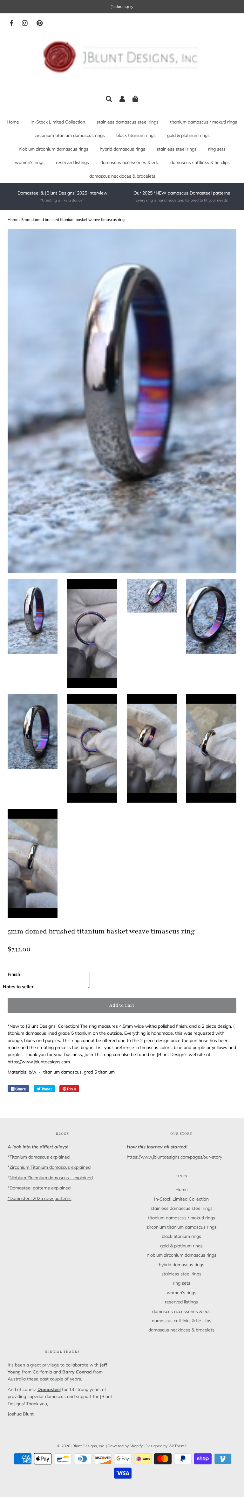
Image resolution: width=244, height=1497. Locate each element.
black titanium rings (136, 135)
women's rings (29, 162)
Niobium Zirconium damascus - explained (51, 1178)
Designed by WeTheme (166, 1446)
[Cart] (135, 99)
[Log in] (122, 99)
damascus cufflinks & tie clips (200, 162)
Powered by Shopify (125, 1446)
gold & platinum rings (188, 135)
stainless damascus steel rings (128, 122)
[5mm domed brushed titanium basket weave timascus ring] (33, 616)
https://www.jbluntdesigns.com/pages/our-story (174, 1157)
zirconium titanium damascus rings (70, 135)
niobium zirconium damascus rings (53, 149)
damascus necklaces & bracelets (122, 176)
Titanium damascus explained (40, 1157)
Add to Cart (121, 1005)
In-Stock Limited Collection (57, 122)
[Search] (109, 99)
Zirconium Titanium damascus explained (50, 1167)
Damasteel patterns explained (40, 1188)
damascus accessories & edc (129, 162)
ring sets (217, 149)
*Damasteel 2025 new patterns (39, 1198)
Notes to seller (18, 987)
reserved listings (72, 162)
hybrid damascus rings (122, 149)
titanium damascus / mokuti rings (203, 122)
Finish (14, 974)
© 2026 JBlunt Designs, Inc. (81, 1446)
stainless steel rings (177, 149)
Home (13, 122)
